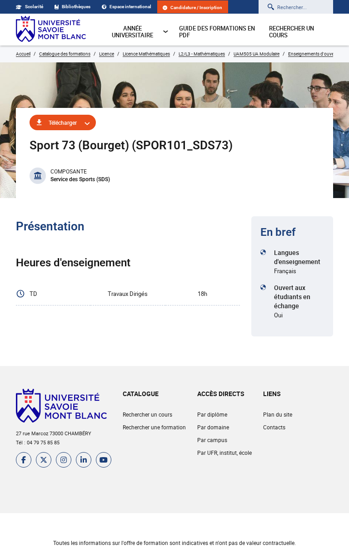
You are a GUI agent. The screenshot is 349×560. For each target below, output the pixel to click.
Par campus (212, 439)
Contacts (274, 427)
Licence (106, 54)
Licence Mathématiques (146, 54)
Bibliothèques (76, 6)
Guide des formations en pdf (217, 31)
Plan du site (277, 414)
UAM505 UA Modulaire (256, 54)
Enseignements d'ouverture (315, 54)
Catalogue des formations (64, 54)
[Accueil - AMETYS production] (51, 29)
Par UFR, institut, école (224, 452)
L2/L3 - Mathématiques (202, 54)
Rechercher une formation (154, 427)
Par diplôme (212, 414)
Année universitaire (132, 31)
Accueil (23, 54)
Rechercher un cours (291, 31)
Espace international (130, 6)
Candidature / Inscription (196, 7)
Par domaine (213, 427)
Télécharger (63, 122)
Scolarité (34, 6)
